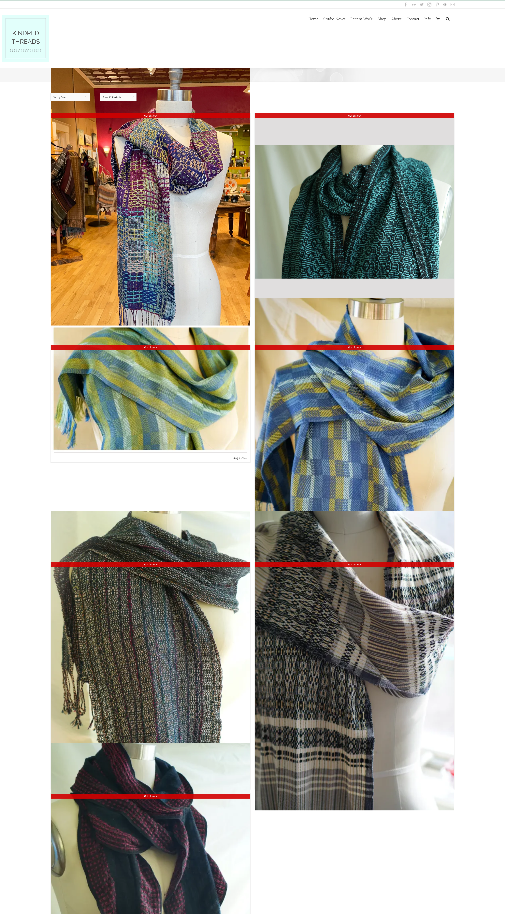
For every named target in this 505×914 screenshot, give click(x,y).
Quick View (241, 458)
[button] (448, 18)
